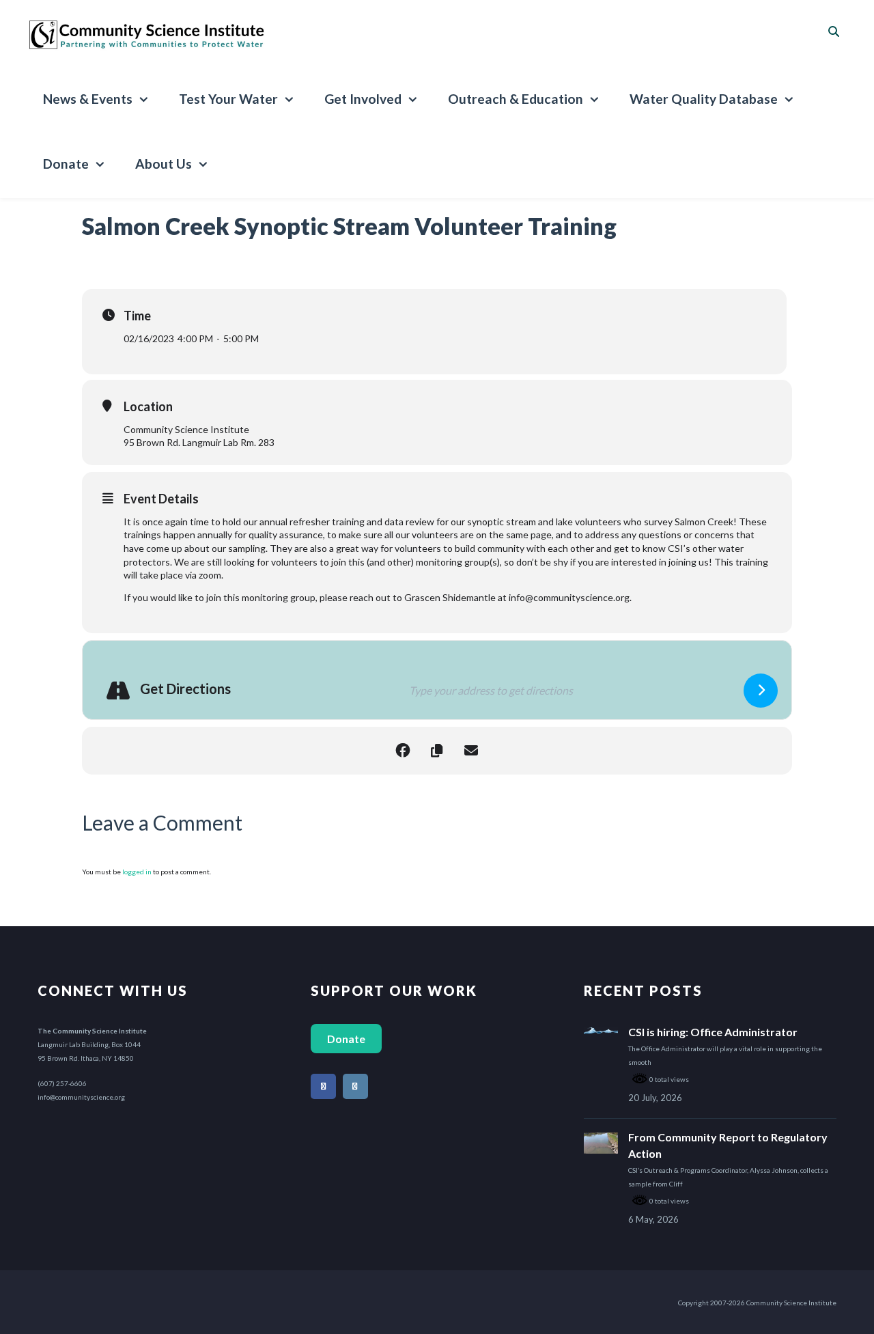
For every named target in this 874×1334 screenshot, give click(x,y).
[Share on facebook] (403, 751)
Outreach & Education (515, 99)
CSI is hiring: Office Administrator (713, 1031)
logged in (137, 871)
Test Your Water (228, 99)
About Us (163, 163)
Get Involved (362, 99)
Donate (66, 163)
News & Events (87, 99)
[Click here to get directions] (761, 690)
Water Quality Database (704, 99)
